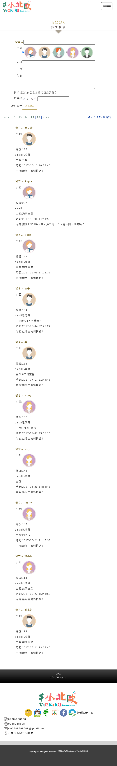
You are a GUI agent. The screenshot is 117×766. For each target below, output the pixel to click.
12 (14, 117)
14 (26, 117)
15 (32, 117)
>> (47, 117)
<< (6, 117)
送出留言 (29, 106)
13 (20, 117)
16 (38, 117)
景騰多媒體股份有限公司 (69, 751)
